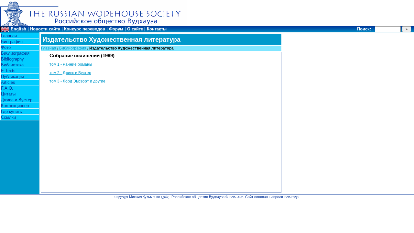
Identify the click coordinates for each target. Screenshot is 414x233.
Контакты (157, 29)
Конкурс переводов (84, 29)
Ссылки (8, 117)
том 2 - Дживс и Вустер (70, 73)
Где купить (11, 111)
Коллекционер (15, 105)
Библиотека (12, 64)
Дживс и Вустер (16, 99)
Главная (9, 35)
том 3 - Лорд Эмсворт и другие (77, 81)
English (18, 29)
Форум (116, 29)
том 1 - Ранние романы (70, 64)
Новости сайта (45, 29)
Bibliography (12, 59)
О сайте (135, 29)
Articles (8, 82)
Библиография (15, 53)
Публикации (12, 76)
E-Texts (8, 70)
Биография (12, 41)
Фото (6, 47)
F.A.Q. (7, 88)
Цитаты (8, 94)
